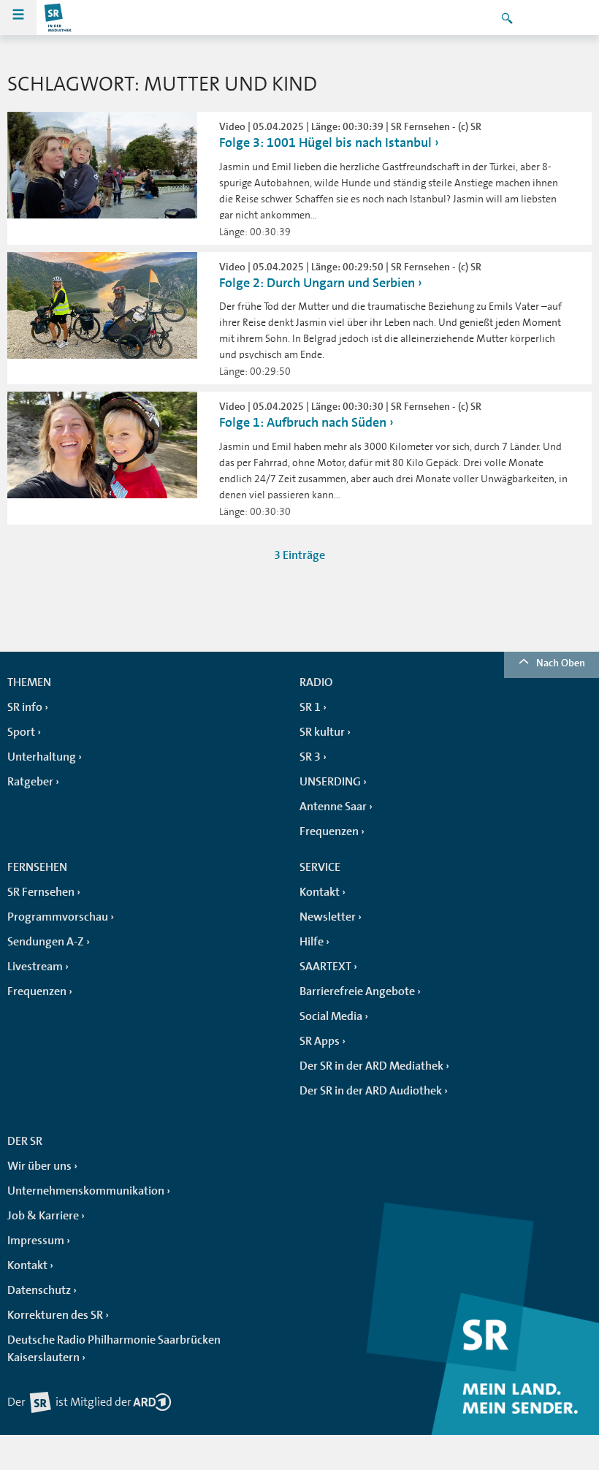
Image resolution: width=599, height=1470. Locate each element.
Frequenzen (329, 831)
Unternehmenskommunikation (85, 1191)
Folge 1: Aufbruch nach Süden (302, 422)
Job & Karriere (43, 1215)
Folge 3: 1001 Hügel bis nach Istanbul (325, 142)
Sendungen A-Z (45, 941)
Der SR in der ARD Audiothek (371, 1091)
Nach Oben (560, 662)
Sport (21, 732)
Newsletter (328, 917)
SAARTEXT (325, 966)
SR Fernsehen (41, 892)
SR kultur (322, 732)
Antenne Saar (333, 806)
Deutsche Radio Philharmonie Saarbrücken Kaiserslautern (114, 1349)
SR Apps (320, 1041)
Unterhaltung (41, 757)
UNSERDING (330, 781)
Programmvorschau (57, 917)
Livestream (35, 966)
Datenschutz (39, 1290)
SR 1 (310, 707)
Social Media (331, 1016)
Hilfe (312, 941)
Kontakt (320, 892)
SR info (24, 707)
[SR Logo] (58, 17)
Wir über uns (39, 1166)
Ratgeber (30, 781)
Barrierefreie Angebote (357, 991)
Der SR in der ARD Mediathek (371, 1066)
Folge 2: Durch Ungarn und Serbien (317, 283)
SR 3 (310, 757)
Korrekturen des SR (55, 1315)
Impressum (35, 1240)
